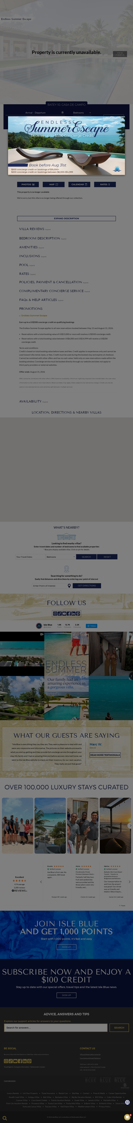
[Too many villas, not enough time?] (127, 1102)
